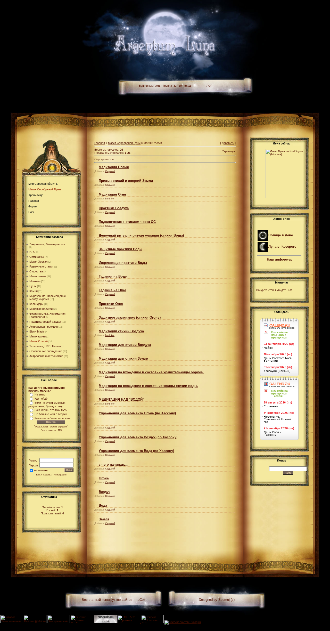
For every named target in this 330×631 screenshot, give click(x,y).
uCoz (141, 600)
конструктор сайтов (117, 600)
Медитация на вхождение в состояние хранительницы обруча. (151, 372)
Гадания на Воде (113, 276)
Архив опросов (58, 426)
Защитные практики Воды (120, 249)
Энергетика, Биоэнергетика (47, 244)
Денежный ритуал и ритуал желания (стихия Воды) (141, 235)
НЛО (32, 251)
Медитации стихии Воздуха (121, 331)
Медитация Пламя (114, 167)
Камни (33, 291)
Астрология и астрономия (46, 356)
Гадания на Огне (112, 290)
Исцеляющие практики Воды (123, 263)
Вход (187, 85)
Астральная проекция (43, 326)
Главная (99, 142)
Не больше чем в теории (51, 414)
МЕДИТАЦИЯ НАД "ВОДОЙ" (121, 399)
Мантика (34, 281)
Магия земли (37, 276)
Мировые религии (41, 308)
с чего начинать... (113, 464)
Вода (103, 505)
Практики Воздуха (114, 208)
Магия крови (37, 336)
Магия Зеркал (38, 261)
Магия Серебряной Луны (124, 142)
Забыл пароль (43, 474)
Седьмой (110, 171)
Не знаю (40, 394)
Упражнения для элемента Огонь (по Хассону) (137, 413)
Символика (36, 256)
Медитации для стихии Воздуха (125, 345)
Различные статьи (41, 266)
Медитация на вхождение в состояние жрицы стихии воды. (148, 386)
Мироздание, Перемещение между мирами (47, 297)
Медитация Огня (112, 194)
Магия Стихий (38, 341)
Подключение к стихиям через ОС (127, 222)
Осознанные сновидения (45, 351)
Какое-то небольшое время (52, 418)
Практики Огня (111, 304)
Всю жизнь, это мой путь (51, 409)
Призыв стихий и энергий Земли (126, 181)
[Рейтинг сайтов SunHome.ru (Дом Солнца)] (82, 622)
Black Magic (37, 331)
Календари (36, 303)
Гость (157, 85)
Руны (32, 286)
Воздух (104, 492)
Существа (36, 271)
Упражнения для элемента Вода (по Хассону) (136, 451)
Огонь (104, 478)
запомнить (41, 470)
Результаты (41, 426)
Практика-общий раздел (45, 321)
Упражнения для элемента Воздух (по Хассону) (138, 437)
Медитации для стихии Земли (123, 358)
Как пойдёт (42, 398)
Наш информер (279, 259)
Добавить (228, 142)
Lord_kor (109, 198)
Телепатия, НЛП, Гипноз (45, 346)
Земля (104, 519)
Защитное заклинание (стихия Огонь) (130, 317)
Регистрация (60, 474)
